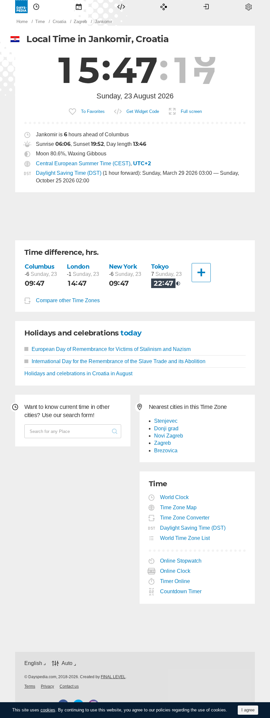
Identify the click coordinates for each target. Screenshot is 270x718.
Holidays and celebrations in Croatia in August (78, 373)
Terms (29, 686)
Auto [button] (67, 663)
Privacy (47, 686)
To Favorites (93, 111)
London (78, 266)
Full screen (191, 111)
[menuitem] (36, 6)
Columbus (39, 266)
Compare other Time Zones (68, 300)
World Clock (174, 497)
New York (123, 266)
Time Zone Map (178, 507)
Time (36, 6)
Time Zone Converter (184, 517)
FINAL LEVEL (113, 677)
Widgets (121, 6)
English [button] (33, 663)
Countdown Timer (181, 591)
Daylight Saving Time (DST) (68, 173)
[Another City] (201, 272)
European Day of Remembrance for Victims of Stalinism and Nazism (111, 349)
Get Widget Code (142, 111)
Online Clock (175, 571)
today (131, 333)
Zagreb (162, 443)
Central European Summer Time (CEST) (83, 163)
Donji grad (166, 428)
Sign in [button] (206, 6)
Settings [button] (248, 6)
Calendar (78, 6)
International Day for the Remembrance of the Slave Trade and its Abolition (118, 361)
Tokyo (160, 266)
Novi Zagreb (168, 436)
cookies (47, 709)
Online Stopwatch (181, 561)
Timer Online (175, 581)
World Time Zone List (185, 538)
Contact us (69, 686)
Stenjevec (165, 421)
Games (163, 6)
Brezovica (165, 450)
